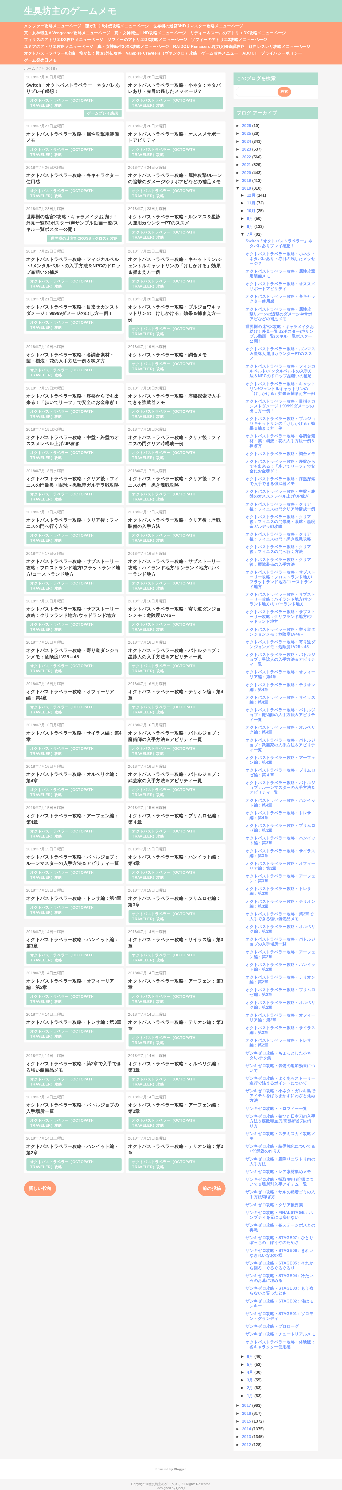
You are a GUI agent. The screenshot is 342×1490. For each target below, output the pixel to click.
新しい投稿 (40, 1188)
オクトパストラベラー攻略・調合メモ (167, 354)
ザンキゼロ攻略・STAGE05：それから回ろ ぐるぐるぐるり (279, 1265)
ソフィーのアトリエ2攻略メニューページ (229, 39)
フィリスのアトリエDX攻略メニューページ (64, 39)
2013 (247, 1436)
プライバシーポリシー (281, 53)
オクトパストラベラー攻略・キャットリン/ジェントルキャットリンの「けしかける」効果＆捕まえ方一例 (175, 266)
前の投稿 (212, 1188)
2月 (250, 1387)
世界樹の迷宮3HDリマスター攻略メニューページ (198, 26)
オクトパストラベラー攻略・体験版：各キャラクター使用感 (280, 1344)
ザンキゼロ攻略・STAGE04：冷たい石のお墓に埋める (279, 1278)
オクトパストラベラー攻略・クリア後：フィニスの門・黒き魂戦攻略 (278, 536)
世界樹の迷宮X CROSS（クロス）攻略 (84, 238)
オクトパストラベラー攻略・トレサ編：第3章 (73, 1022)
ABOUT (249, 53)
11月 (251, 203)
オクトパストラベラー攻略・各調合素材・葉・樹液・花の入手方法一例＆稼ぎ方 (280, 441)
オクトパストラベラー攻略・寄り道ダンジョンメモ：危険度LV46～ (280, 631)
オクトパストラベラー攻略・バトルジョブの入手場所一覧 (280, 941)
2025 (247, 133)
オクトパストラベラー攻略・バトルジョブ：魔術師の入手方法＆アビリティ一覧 (280, 715)
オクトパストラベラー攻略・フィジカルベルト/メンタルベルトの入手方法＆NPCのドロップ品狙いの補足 (73, 266)
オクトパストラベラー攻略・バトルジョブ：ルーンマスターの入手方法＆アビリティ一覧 (280, 787)
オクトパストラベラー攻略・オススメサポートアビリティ (280, 286)
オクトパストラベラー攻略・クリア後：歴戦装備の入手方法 (278, 562)
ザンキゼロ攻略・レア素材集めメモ (278, 1171)
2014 (247, 1429)
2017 (247, 1405)
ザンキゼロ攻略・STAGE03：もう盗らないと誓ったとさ (279, 1290)
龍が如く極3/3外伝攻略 (100, 53)
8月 (250, 226)
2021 (247, 164)
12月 (251, 195)
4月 (250, 1372)
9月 (250, 218)
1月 (250, 1395)
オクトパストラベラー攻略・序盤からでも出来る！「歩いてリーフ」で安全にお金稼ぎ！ (280, 466)
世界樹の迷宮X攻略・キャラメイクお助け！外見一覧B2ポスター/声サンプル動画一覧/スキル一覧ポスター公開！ (72, 223)
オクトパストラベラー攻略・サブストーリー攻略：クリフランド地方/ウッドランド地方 (280, 616)
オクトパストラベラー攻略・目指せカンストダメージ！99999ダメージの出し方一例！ (280, 406)
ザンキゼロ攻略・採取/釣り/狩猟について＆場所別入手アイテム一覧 (279, 1181)
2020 (247, 172)
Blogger (179, 1469)
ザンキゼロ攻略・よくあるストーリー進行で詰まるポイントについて (280, 1080)
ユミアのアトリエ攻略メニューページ (59, 46)
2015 (247, 1421)
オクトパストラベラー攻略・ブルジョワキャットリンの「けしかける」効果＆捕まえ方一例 (174, 313)
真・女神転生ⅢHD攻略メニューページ (150, 32)
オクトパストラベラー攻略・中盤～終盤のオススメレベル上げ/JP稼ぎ (280, 493)
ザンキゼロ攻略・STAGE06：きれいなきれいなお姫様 (279, 1253)
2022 (247, 157)
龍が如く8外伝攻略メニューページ (117, 26)
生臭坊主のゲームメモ (70, 11)
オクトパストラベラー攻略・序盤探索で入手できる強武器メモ (280, 481)
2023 (247, 149)
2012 (247, 1444)
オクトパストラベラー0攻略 (49, 53)
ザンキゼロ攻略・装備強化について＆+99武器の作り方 (280, 1148)
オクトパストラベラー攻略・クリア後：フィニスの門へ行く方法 (278, 549)
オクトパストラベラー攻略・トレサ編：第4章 (73, 898)
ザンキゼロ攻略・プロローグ (272, 1326)
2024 (247, 141)
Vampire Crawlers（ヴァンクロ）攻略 (161, 53)
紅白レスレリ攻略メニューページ (279, 46)
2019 (247, 180)
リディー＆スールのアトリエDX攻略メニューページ (238, 32)
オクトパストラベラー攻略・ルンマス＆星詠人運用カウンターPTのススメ (280, 353)
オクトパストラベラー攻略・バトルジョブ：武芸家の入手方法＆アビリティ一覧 (280, 745)
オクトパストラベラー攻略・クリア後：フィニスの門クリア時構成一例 (280, 506)
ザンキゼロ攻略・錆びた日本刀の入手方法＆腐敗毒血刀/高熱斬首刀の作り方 (280, 1121)
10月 (251, 210)
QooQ (180, 1488)
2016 (247, 1413)
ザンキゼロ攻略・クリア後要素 (274, 1204)
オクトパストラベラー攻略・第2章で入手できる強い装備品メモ (279, 916)
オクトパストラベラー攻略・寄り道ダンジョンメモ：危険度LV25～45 (280, 644)
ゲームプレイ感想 (102, 113)
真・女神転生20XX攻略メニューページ (133, 46)
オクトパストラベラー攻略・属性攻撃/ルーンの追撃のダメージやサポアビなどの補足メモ (279, 314)
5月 (250, 1364)
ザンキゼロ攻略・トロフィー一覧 (276, 1108)
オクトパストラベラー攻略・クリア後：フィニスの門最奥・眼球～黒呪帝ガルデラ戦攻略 (280, 521)
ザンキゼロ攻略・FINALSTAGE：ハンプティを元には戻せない (279, 1215)
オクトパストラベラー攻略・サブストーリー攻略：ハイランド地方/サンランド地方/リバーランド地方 (174, 568)
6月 (250, 1356)
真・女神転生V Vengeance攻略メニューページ (67, 32)
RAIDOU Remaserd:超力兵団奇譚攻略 (209, 46)
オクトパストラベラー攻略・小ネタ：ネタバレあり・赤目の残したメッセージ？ (280, 258)
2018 (247, 188)
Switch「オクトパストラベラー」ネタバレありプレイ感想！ (279, 243)
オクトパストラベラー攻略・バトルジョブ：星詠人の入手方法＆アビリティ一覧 (280, 659)
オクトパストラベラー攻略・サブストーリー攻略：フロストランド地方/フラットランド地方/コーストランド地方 (73, 568)
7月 (250, 234)
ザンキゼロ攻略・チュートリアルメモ (280, 1334)
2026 (247, 125)
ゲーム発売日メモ (40, 60)
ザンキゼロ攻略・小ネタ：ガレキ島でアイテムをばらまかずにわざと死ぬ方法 (280, 1095)
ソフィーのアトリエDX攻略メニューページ (147, 39)
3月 (250, 1380)
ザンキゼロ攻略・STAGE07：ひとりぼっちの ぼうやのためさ (279, 1240)
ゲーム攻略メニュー (219, 53)
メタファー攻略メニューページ (52, 26)
